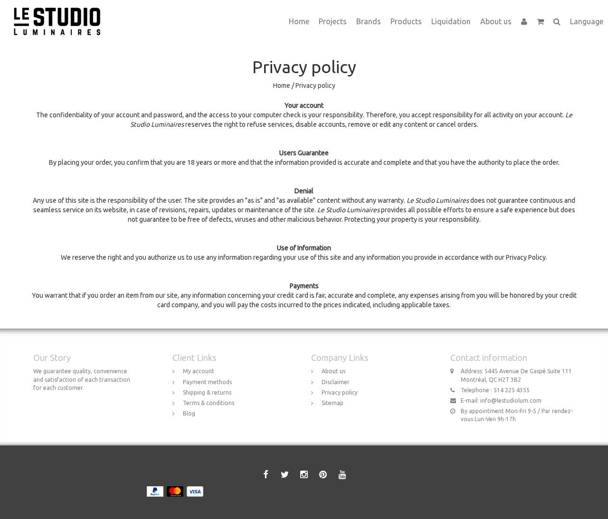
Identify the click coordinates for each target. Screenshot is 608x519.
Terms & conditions (208, 403)
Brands (368, 21)
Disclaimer (336, 382)
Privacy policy (315, 85)
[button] (540, 21)
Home (299, 21)
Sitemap (332, 403)
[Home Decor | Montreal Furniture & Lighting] (60, 12)
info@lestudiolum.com (511, 400)
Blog (189, 413)
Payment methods (207, 382)
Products (406, 21)
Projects (333, 21)
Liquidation (451, 21)
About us (496, 21)
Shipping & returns (207, 392)
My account (198, 371)
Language (586, 21)
